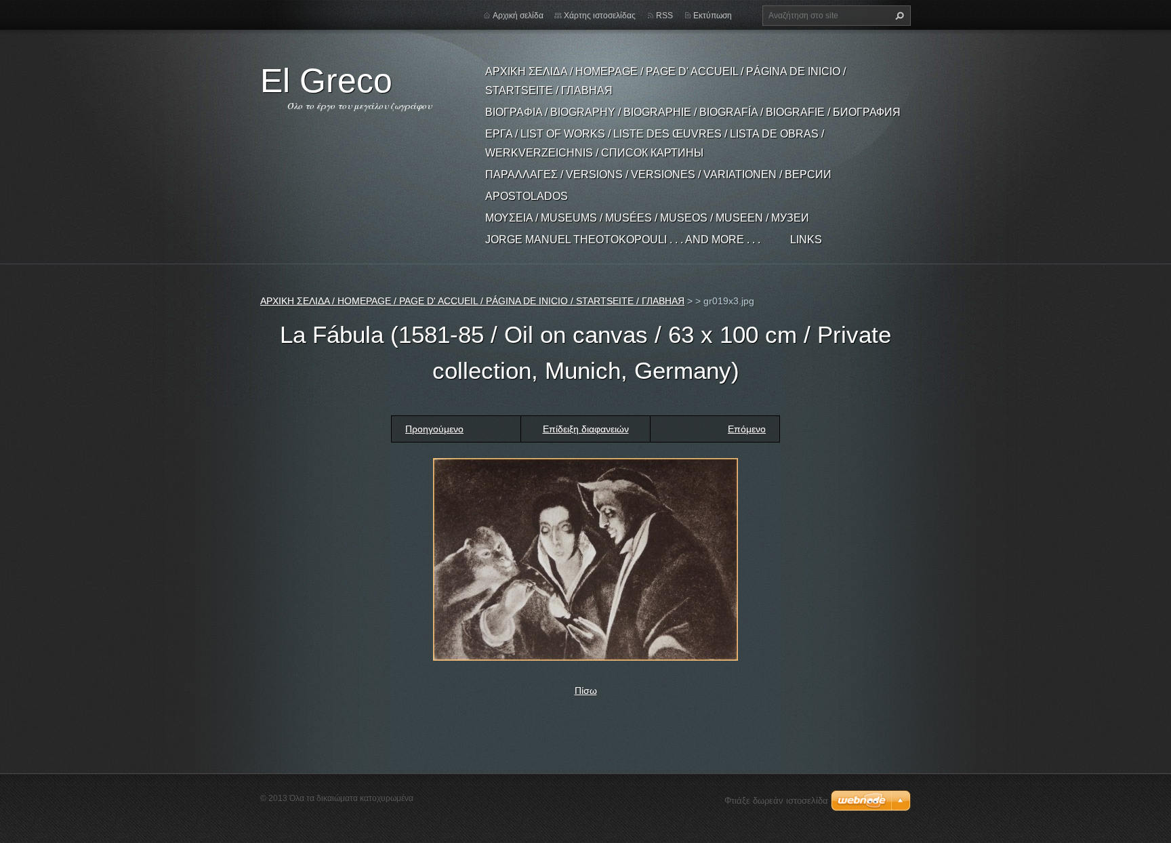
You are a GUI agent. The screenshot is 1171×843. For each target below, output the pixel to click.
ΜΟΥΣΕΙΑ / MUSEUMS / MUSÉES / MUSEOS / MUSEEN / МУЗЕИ (647, 218)
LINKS (806, 239)
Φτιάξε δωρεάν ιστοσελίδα (776, 801)
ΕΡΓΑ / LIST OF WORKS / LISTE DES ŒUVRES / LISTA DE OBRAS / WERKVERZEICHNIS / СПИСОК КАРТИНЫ (654, 143)
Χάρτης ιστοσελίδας (600, 15)
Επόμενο (747, 429)
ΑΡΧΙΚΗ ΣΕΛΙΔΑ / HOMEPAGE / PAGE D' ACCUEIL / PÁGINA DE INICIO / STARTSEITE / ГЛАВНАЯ (665, 81)
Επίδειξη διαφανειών (586, 429)
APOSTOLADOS (526, 196)
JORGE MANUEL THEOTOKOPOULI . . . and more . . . (622, 239)
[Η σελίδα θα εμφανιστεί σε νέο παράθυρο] (585, 558)
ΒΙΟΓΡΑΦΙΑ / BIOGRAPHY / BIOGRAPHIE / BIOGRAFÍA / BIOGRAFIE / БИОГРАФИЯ (693, 112)
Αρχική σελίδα (518, 15)
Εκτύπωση (712, 15)
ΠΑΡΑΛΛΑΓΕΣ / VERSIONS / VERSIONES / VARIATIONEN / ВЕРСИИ (658, 174)
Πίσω (586, 690)
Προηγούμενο (434, 429)
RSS (664, 15)
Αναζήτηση (898, 15)
